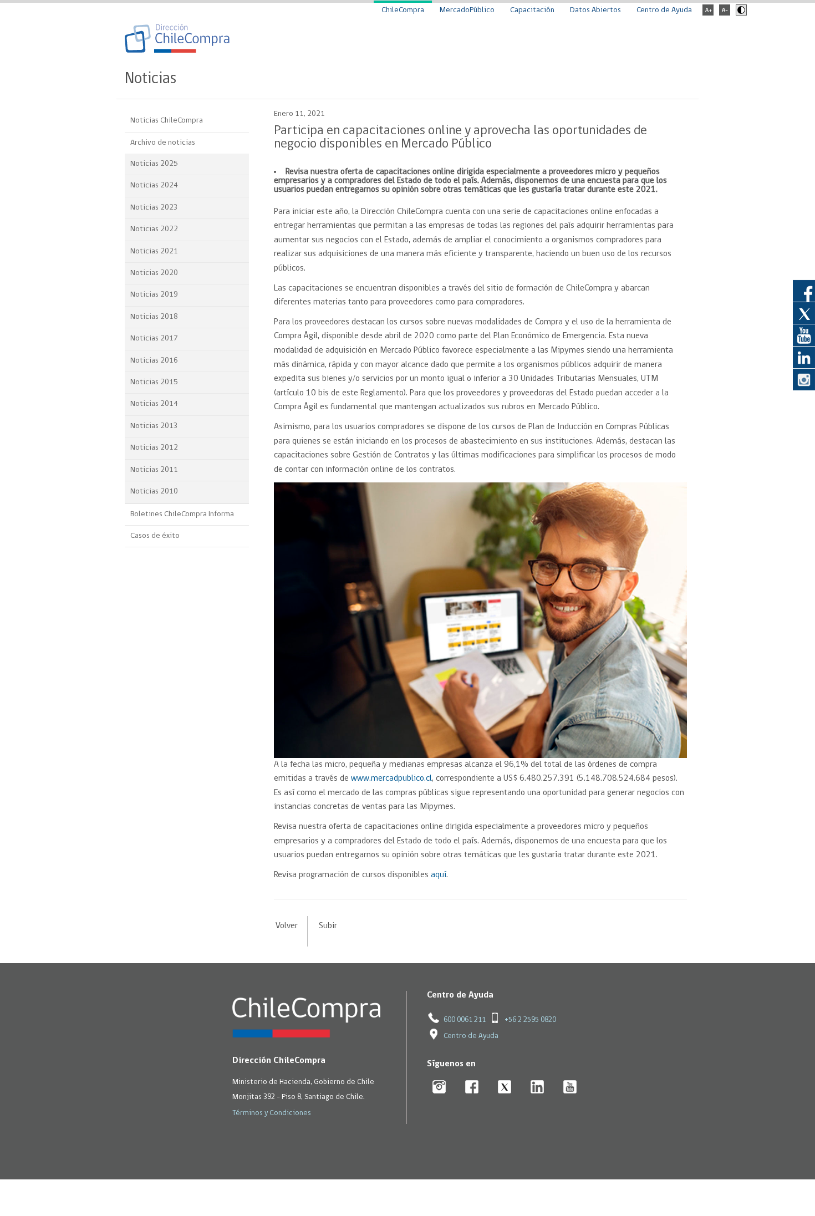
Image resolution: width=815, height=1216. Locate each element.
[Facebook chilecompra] (472, 1088)
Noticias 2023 (154, 207)
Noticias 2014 (154, 404)
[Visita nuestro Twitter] (804, 313)
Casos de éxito (155, 536)
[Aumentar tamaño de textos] (708, 13)
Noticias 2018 (154, 317)
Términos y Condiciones (271, 1113)
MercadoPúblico (467, 10)
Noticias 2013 (154, 426)
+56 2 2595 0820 (530, 1020)
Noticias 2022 (154, 229)
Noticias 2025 (154, 164)
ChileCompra (402, 10)
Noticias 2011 (154, 470)
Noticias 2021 (154, 251)
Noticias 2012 (154, 448)
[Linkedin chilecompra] (537, 1088)
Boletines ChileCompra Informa (182, 514)
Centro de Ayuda (664, 10)
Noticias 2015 (154, 382)
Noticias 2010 (154, 491)
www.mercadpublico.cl (391, 778)
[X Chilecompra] (505, 1088)
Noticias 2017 (154, 338)
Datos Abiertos (595, 10)
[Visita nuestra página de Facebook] (804, 290)
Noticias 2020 (154, 273)
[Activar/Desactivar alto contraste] (740, 13)
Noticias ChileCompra (166, 120)
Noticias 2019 (154, 295)
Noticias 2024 (154, 185)
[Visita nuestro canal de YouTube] (804, 335)
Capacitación (532, 10)
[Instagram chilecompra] (439, 1088)
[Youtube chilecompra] (570, 1088)
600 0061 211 (465, 1020)
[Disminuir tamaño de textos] (724, 13)
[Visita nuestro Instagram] (804, 379)
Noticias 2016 (154, 361)
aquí (438, 875)
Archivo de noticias (162, 143)
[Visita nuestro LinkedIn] (804, 357)
